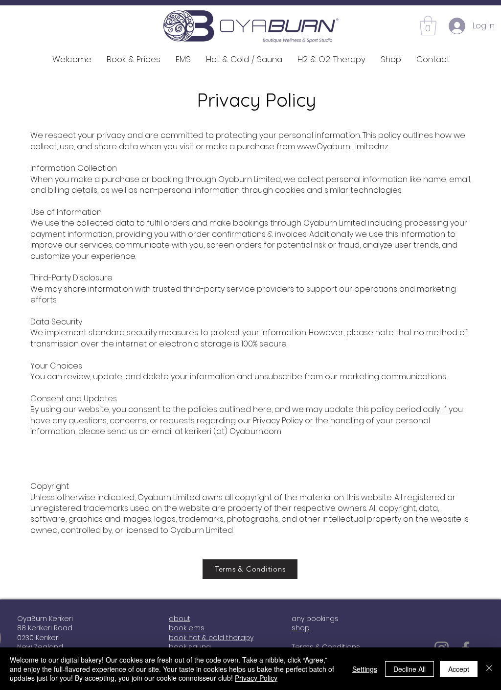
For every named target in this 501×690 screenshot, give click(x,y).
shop (301, 628)
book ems (187, 628)
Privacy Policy (256, 678)
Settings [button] (364, 669)
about (179, 618)
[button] (428, 25)
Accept (458, 669)
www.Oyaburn (323, 146)
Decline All (409, 669)
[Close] (489, 668)
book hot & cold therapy (211, 638)
